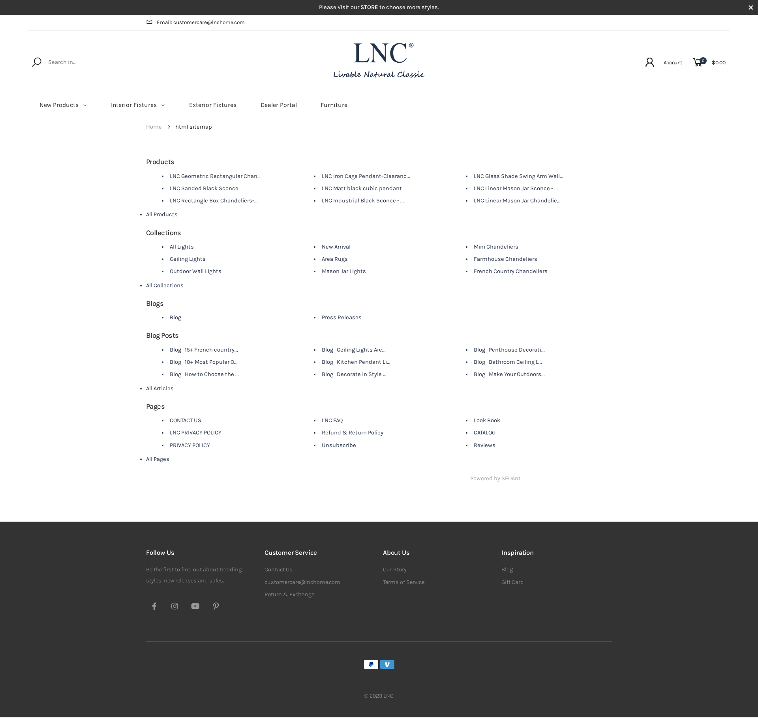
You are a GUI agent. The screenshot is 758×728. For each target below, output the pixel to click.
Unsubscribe (339, 445)
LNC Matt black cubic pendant (362, 188)
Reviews (484, 445)
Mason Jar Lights (344, 271)
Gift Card (512, 582)
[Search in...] (38, 62)
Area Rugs (335, 259)
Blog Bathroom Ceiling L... (508, 362)
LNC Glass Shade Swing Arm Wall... (518, 176)
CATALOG (484, 432)
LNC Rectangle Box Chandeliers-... (214, 200)
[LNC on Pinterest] (216, 607)
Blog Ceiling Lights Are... (354, 349)
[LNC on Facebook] (154, 607)
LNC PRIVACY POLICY (195, 432)
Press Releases (342, 317)
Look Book (487, 420)
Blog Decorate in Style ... (354, 374)
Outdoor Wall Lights (195, 271)
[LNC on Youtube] (195, 607)
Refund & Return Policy (352, 432)
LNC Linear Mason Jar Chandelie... (517, 200)
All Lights (182, 246)
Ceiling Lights (188, 259)
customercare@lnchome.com (302, 582)
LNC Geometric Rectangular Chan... (215, 176)
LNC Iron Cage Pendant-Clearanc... (366, 176)
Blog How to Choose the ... (204, 374)
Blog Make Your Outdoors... (509, 374)
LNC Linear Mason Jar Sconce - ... (516, 188)
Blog (175, 317)
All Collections (165, 285)
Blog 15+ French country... (204, 349)
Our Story (395, 569)
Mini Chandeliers (496, 246)
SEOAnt (511, 478)
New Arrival (336, 246)
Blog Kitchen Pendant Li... (356, 362)
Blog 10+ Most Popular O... (204, 362)
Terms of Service (403, 582)
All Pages (157, 459)
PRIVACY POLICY (190, 445)
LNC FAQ (332, 420)
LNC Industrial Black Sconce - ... (363, 200)
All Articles (160, 388)
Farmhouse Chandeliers (505, 259)
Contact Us (279, 569)
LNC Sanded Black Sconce (204, 188)
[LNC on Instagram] (175, 607)
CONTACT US (185, 420)
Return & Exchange (289, 594)
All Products (162, 214)
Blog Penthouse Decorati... (509, 349)
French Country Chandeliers (511, 271)
